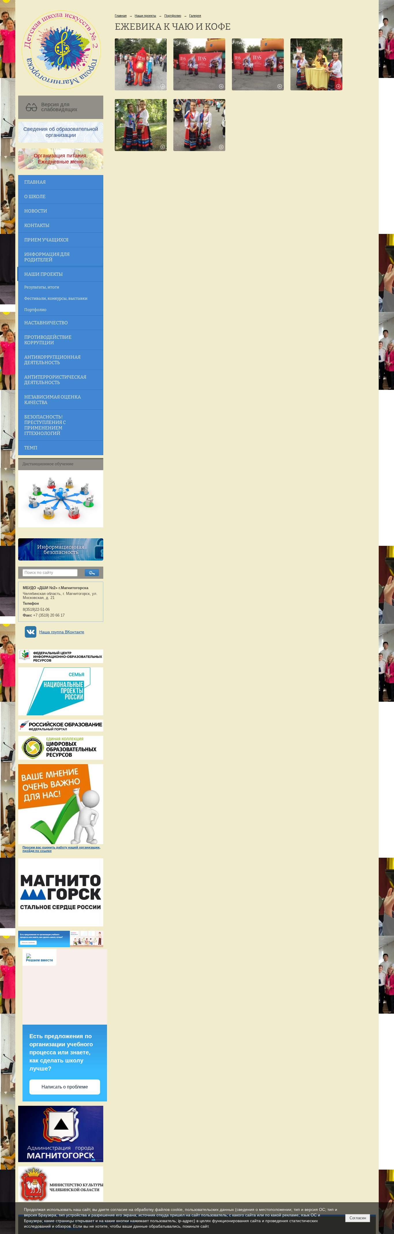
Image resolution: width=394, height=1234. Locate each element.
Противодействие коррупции (48, 339)
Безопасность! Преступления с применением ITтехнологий (45, 425)
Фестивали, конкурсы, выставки (55, 298)
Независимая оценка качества (52, 399)
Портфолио (35, 309)
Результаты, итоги (41, 287)
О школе (35, 196)
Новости (35, 211)
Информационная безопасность (60, 549)
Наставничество (46, 322)
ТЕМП (30, 448)
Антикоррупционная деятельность (52, 359)
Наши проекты (43, 274)
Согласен (358, 1218)
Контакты (36, 225)
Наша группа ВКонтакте (61, 632)
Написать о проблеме (65, 1086)
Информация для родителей (47, 257)
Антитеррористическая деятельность (55, 379)
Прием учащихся (46, 240)
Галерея (195, 15)
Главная (35, 182)
